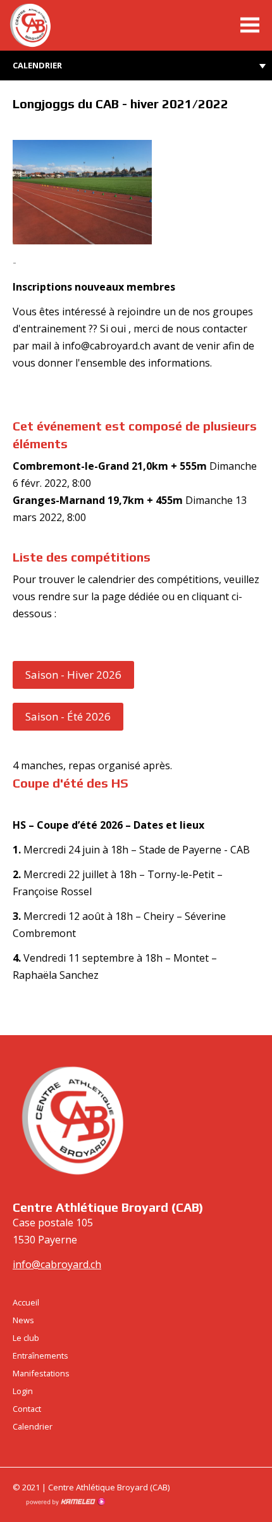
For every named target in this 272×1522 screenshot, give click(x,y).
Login (23, 1391)
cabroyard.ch (47, 25)
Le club (26, 1337)
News (23, 1320)
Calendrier (37, 65)
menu (250, 25)
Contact (27, 1408)
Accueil (26, 1302)
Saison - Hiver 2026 (73, 674)
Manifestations (41, 1373)
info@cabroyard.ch (57, 1264)
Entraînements (40, 1355)
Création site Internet (65, 1501)
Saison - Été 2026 (68, 716)
